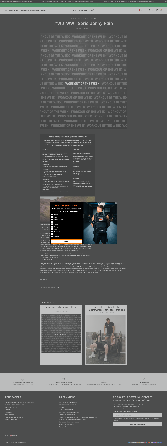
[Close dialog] (116, 203)
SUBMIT (66, 241)
